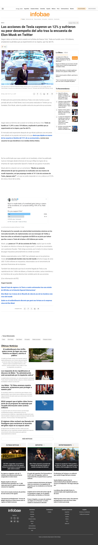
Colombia (42, 8)
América (32, 512)
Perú (58, 8)
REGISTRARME (81, 8)
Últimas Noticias (32, 528)
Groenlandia (56, 19)
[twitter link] (14, 518)
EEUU (2, 22)
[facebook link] (11, 518)
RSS (32, 530)
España (48, 8)
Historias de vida (29, 19)
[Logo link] (40, 14)
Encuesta (27, 339)
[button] (2, 8)
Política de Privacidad (84, 514)
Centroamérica (65, 8)
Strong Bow (44, 19)
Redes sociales (36, 339)
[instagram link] (18, 518)
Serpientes (50, 19)
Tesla (3, 339)
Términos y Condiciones (84, 512)
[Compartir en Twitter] (40, 94)
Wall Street (19, 339)
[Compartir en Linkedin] (44, 94)
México (53, 8)
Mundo (72, 8)
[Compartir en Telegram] (47, 94)
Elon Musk (10, 339)
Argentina (26, 8)
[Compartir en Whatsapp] (34, 94)
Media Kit (67, 523)
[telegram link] (14, 521)
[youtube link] (11, 521)
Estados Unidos (35, 8)
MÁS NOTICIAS (27, 439)
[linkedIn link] (18, 521)
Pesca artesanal (37, 19)
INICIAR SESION (92, 8)
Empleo (49, 512)
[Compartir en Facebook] (37, 94)
